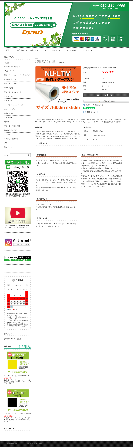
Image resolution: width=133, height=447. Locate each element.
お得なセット (9, 113)
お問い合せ (34, 50)
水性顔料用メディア (11, 79)
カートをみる (71, 50)
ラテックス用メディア (12, 67)
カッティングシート (11, 109)
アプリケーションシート (12, 92)
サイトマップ (87, 50)
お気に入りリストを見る (12, 339)
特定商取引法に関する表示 (34, 443)
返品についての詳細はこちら (95, 105)
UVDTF (6, 143)
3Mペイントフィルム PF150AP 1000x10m (17, 413)
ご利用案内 (20, 50)
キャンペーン (9, 117)
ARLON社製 (8, 88)
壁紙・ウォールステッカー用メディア (17, 75)
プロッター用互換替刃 (12, 126)
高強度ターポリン (64, 62)
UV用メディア (9, 71)
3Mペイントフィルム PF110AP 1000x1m (17, 376)
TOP (7, 50)
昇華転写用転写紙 (10, 130)
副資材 (6, 122)
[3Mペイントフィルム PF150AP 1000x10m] (18, 400)
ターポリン (52, 61)
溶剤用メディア (41, 61)
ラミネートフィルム (11, 84)
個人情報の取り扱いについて (15, 443)
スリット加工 (9, 134)
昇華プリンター (9, 147)
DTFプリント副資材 (11, 139)
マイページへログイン (52, 50)
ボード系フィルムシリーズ (13, 105)
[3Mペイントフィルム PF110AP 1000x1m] (18, 363)
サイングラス (9, 100)
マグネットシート (10, 96)
